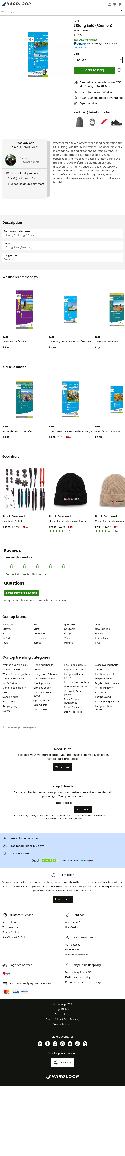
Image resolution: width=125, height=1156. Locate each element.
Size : (77, 54)
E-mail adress (62, 803)
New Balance (102, 629)
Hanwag (99, 634)
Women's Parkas (11, 670)
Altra (35, 624)
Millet (36, 629)
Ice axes (38, 670)
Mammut (69, 643)
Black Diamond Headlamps (72, 701)
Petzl (97, 643)
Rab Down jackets (105, 674)
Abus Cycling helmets (107, 702)
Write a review (81, 30)
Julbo (98, 624)
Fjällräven (69, 624)
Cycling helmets (42, 700)
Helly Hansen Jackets (76, 687)
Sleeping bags (10, 706)
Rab (4, 634)
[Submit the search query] (121, 12)
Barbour (37, 643)
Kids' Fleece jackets (75, 665)
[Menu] (3, 12)
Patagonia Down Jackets (104, 708)
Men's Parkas (9, 683)
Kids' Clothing (40, 710)
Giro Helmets (102, 670)
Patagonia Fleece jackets (74, 676)
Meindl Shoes (71, 707)
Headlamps (8, 702)
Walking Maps (29, 727)
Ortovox (6, 629)
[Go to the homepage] (5, 727)
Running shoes (41, 683)
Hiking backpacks (43, 665)
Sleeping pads (10, 697)
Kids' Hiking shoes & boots (44, 694)
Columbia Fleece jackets (73, 693)
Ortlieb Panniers (104, 688)
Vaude (67, 638)
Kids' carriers (40, 705)
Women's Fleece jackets (16, 674)
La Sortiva (7, 638)
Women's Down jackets (15, 665)
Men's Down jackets (13, 679)
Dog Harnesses (103, 679)
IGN (76, 20)
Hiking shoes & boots (45, 674)
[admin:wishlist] (119, 70)
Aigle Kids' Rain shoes (76, 670)
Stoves (6, 711)
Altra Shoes (101, 692)
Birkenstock (101, 638)
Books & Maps (14, 727)
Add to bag (94, 70)
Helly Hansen (40, 638)
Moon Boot (39, 634)
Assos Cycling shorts (106, 665)
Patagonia (8, 624)
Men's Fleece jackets (14, 688)
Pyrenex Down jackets (76, 682)
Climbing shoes (42, 688)
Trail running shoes (44, 679)
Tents (5, 692)
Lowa (5, 643)
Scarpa (68, 634)
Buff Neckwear (103, 697)
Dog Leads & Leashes (107, 683)
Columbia (69, 629)
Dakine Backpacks (74, 712)
